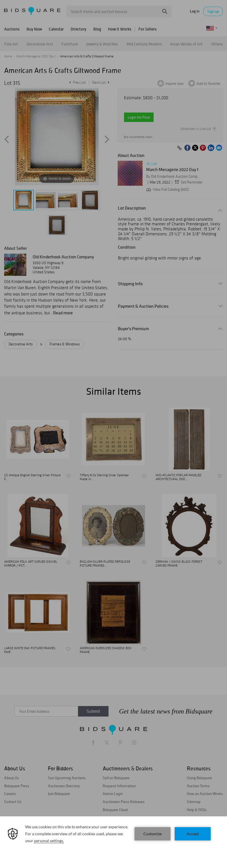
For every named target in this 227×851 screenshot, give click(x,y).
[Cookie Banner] (113, 833)
